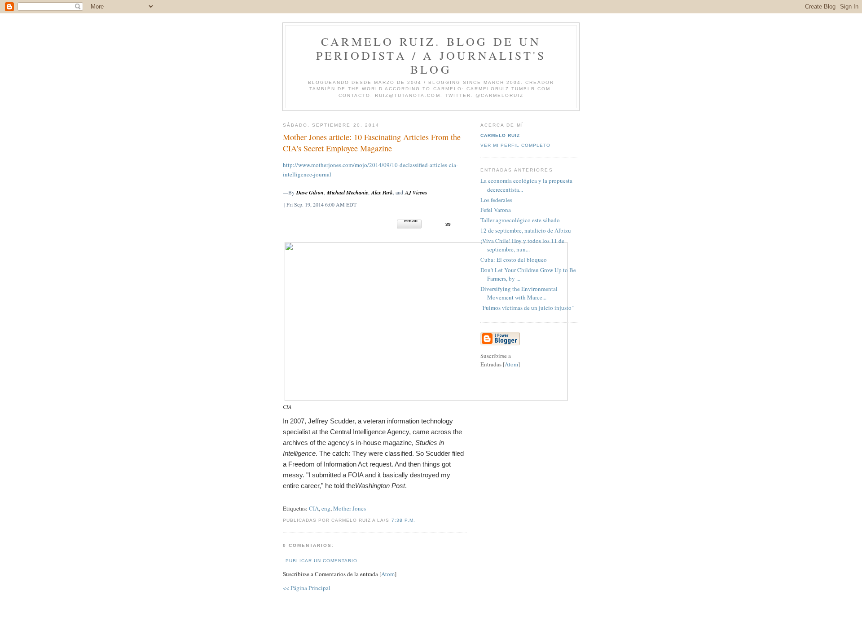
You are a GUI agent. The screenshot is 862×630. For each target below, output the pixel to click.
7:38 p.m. (403, 520)
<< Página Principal (306, 588)
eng (325, 508)
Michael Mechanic (347, 192)
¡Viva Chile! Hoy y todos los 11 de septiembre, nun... (522, 245)
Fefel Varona (495, 210)
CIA (314, 508)
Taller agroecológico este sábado (520, 220)
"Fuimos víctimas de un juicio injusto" (527, 308)
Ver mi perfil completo (515, 145)
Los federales (496, 200)
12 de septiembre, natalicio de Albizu (525, 230)
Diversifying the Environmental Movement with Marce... (519, 293)
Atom (388, 574)
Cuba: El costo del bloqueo (513, 260)
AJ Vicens (416, 192)
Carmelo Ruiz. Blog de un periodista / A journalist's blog (431, 55)
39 (448, 224)
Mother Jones (349, 508)
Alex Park (382, 192)
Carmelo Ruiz (500, 135)
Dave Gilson (310, 192)
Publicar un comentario (321, 560)
